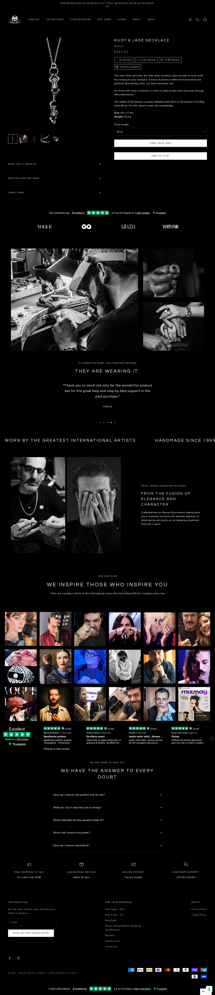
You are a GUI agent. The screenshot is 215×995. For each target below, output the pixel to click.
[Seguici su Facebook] (9, 958)
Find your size (160, 143)
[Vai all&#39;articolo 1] (12, 139)
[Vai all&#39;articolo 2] (23, 138)
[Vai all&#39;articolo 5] (55, 139)
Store (122, 19)
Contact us (111, 946)
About (137, 19)
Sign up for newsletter (31, 933)
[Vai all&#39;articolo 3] (34, 139)
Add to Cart (160, 155)
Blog (151, 19)
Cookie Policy (198, 914)
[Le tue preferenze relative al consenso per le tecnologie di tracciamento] (209, 989)
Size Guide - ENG (115, 909)
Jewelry (34, 19)
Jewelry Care (112, 941)
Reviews (110, 935)
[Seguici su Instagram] (18, 958)
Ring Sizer (110, 920)
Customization (80, 19)
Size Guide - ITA (114, 914)
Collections (55, 19)
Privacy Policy (199, 909)
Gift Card (104, 19)
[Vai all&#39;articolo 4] (45, 139)
